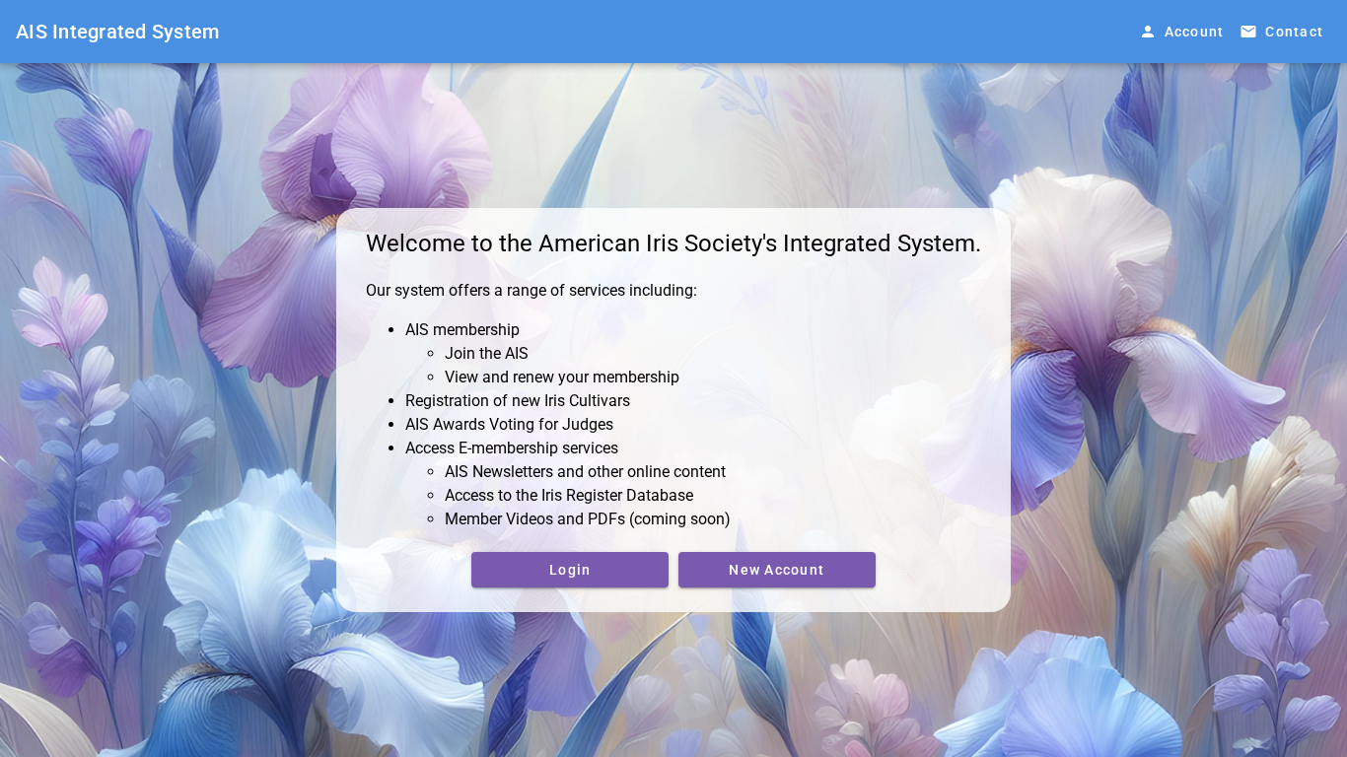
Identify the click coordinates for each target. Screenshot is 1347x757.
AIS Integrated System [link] (117, 31)
